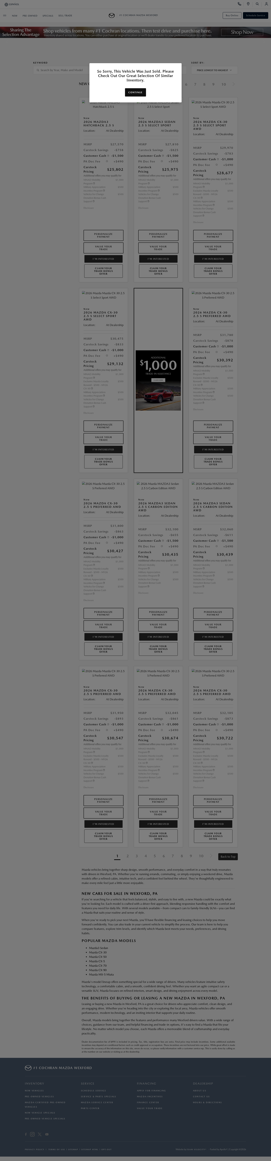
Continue (135, 92)
